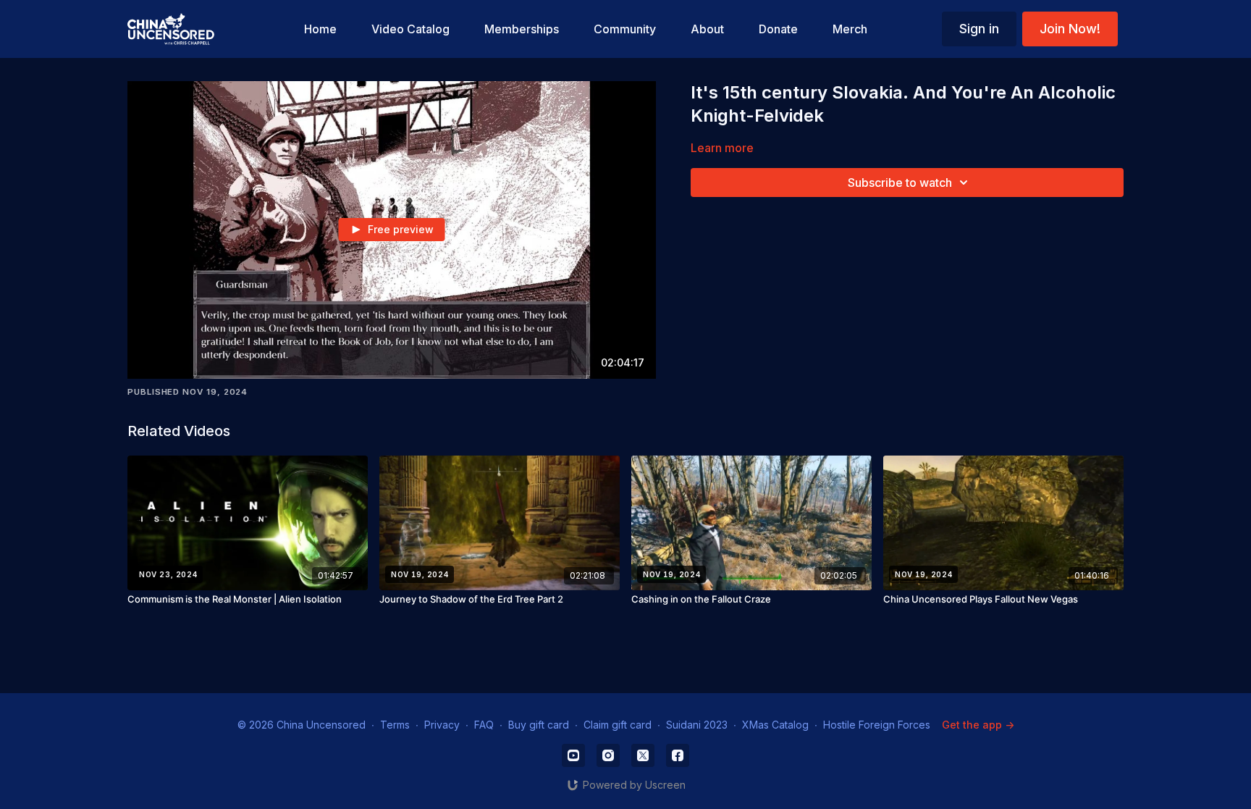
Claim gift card (618, 724)
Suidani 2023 (697, 724)
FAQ (484, 724)
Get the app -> (978, 724)
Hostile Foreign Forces (876, 724)
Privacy (442, 724)
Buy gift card (538, 724)
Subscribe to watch (900, 182)
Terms (395, 724)
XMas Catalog (775, 724)
